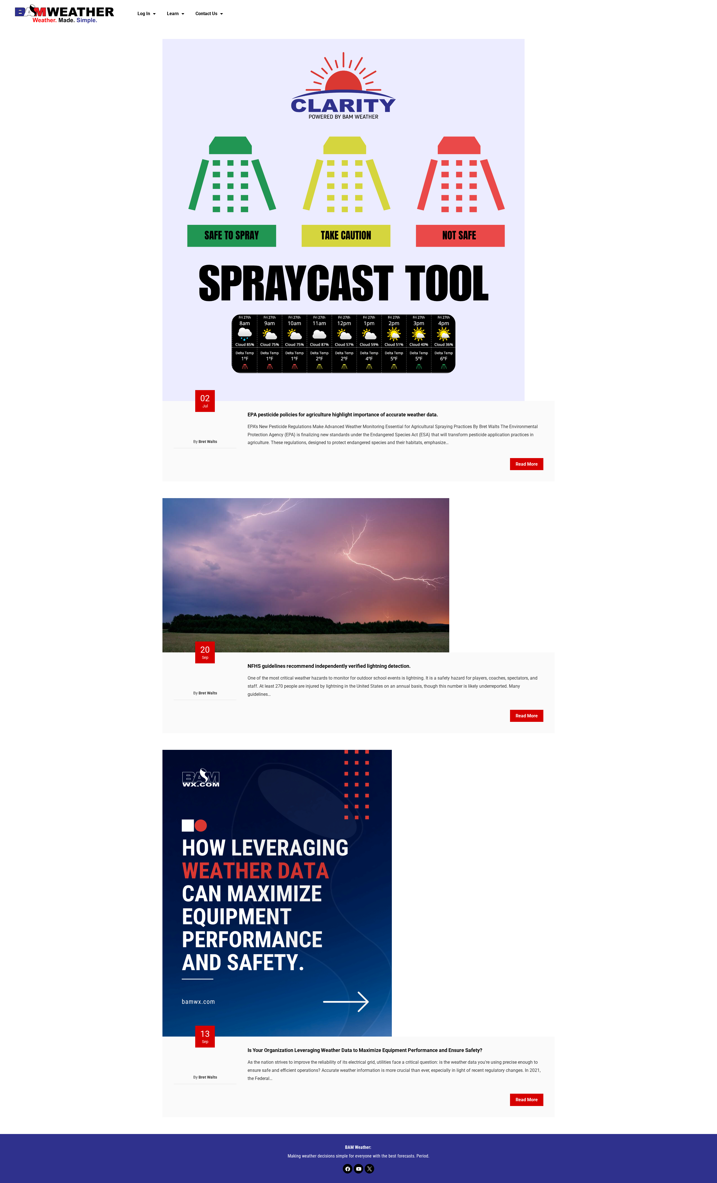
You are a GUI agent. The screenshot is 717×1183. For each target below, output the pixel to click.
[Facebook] (347, 1168)
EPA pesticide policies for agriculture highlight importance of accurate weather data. (343, 414)
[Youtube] (358, 1168)
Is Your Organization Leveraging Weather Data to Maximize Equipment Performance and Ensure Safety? (365, 1050)
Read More (527, 464)
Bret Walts (208, 441)
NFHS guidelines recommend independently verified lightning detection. (329, 666)
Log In (144, 13)
